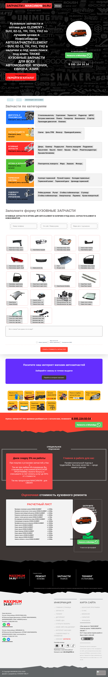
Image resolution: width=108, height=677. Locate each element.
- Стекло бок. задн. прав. (15, 322)
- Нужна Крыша (12, 302)
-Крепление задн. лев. (37, 320)
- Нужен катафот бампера (86, 247)
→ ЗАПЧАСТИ (59, 610)
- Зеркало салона (36, 300)
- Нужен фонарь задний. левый (16, 267)
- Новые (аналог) (42, 342)
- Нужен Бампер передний (38, 249)
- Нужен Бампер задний (86, 249)
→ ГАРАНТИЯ (84, 617)
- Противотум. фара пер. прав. (63, 300)
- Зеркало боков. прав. (38, 304)
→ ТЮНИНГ (58, 614)
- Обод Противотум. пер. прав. (64, 304)
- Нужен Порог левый (85, 284)
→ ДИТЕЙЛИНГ (59, 617)
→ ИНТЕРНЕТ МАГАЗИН (62, 630)
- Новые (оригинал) (54, 342)
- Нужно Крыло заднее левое (39, 286)
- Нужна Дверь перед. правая (87, 265)
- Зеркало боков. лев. (37, 302)
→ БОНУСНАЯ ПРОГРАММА (90, 607)
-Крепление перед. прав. (38, 318)
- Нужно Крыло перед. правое (16, 249)
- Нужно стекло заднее (85, 304)
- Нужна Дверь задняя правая (16, 284)
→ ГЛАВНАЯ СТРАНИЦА (62, 607)
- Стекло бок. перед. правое (15, 318)
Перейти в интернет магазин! (54, 377)
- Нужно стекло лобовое (86, 302)
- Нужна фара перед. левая (63, 247)
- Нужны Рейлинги (13, 304)
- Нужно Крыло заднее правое (39, 284)
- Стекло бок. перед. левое (15, 316)
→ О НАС (83, 610)
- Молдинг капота (60, 267)
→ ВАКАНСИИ (85, 614)
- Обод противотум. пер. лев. (63, 302)
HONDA (19, 99)
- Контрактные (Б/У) (67, 342)
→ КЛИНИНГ (62, 639)
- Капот (58, 265)
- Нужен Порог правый (85, 286)
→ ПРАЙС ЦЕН (59, 620)
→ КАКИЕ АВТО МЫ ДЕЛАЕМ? (64, 627)
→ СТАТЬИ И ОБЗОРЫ (62, 624)
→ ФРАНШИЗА (85, 620)
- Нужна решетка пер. (37, 267)
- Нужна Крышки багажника (63, 286)
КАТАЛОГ (10, 99)
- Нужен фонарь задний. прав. (16, 265)
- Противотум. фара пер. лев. (63, 298)
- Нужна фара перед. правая (63, 249)
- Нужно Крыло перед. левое (16, 247)
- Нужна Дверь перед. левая (87, 267)
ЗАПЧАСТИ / (16, 5)
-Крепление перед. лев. (38, 316)
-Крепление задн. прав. (38, 322)
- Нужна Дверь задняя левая (15, 286)
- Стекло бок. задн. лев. (14, 320)
